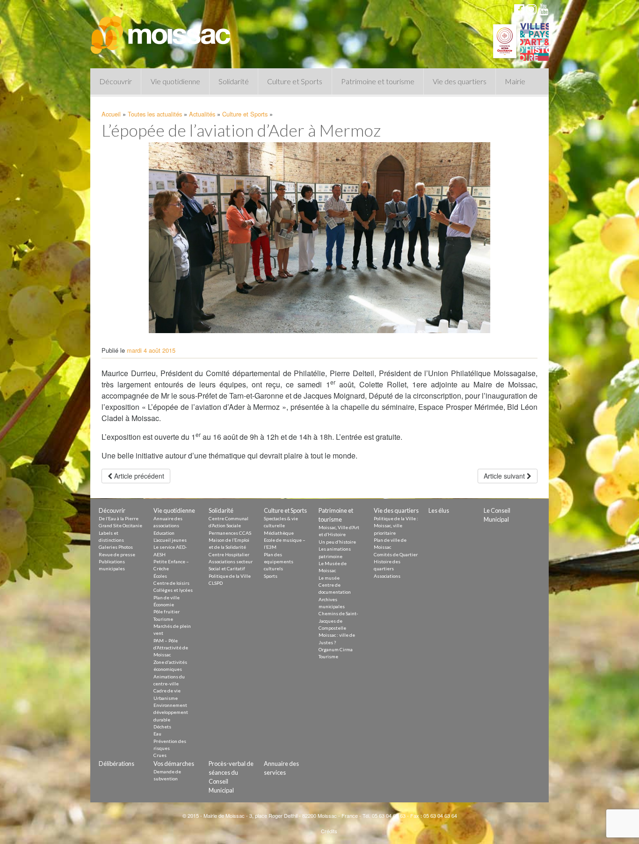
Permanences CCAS (230, 533)
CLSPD (216, 583)
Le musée (329, 578)
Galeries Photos (116, 547)
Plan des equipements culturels (278, 562)
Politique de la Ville (230, 576)
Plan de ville (166, 597)
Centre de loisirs (171, 583)
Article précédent (138, 475)
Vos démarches (173, 763)
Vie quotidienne (175, 81)
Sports (270, 576)
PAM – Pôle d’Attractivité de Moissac (170, 648)
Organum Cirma (336, 649)
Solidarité (233, 81)
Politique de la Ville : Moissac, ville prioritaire (396, 526)
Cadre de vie (167, 690)
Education (163, 533)
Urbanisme (165, 698)
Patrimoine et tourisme (377, 81)
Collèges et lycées (173, 590)
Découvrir (115, 81)
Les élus (438, 510)
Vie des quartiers (460, 81)
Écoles (160, 576)
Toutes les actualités (155, 113)
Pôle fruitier (166, 611)
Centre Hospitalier (229, 554)
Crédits (329, 831)
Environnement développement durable (170, 712)
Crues (160, 755)
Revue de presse (117, 554)
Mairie (515, 81)
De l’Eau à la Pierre (118, 518)
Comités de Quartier (396, 554)
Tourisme (163, 619)
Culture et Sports (294, 81)
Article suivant (505, 475)
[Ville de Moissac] (161, 30)
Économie (163, 604)
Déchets (162, 726)
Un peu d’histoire (337, 542)
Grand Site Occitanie (120, 525)
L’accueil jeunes (170, 540)
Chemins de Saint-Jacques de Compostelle (338, 621)
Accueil (111, 113)
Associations (387, 576)
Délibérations (116, 763)
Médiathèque (279, 533)
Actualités (202, 113)
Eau (157, 733)
